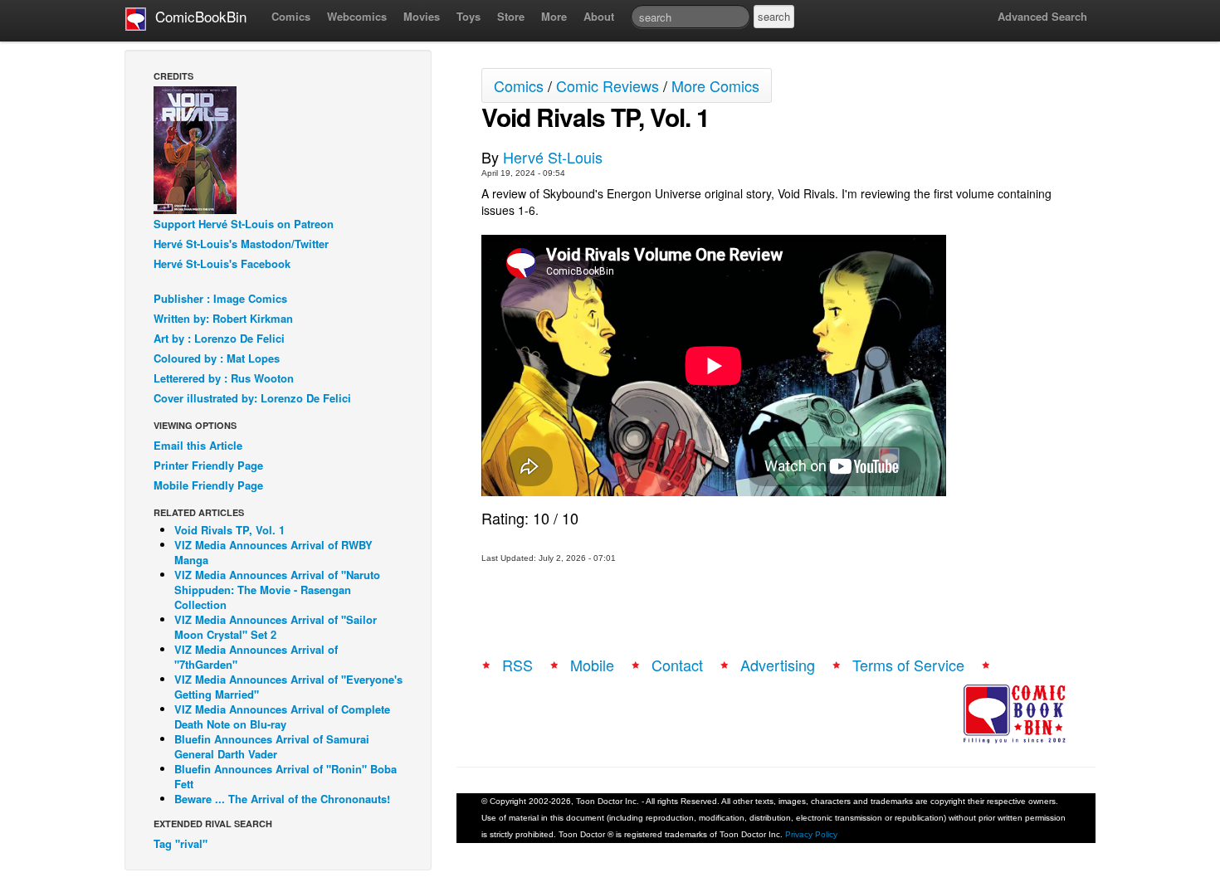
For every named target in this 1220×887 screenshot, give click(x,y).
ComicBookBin (196, 16)
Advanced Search (1042, 16)
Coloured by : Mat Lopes (217, 358)
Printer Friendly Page (208, 465)
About (598, 16)
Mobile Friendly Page (208, 485)
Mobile (592, 664)
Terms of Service (908, 664)
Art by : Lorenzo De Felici (219, 338)
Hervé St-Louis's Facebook (222, 263)
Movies (421, 16)
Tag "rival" (180, 843)
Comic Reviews (607, 85)
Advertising (777, 664)
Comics (290, 16)
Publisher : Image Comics (220, 298)
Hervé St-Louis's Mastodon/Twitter (241, 243)
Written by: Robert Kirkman (223, 318)
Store (511, 16)
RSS (517, 664)
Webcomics (357, 16)
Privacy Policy (811, 834)
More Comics (715, 85)
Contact (677, 664)
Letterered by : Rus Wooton (224, 378)
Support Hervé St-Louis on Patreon (244, 223)
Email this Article (198, 445)
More (554, 16)
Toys (468, 16)
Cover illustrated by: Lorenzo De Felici (252, 398)
